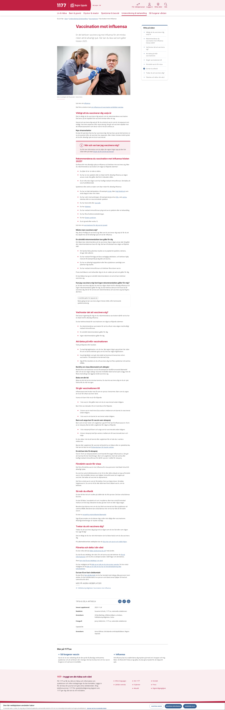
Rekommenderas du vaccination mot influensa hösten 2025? (154, 41)
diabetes (88, 207)
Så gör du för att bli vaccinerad (103, 152)
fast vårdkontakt (89, 575)
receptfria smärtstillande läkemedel (94, 515)
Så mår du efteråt (152, 69)
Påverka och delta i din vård (155, 77)
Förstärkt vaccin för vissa (154, 64)
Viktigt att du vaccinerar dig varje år (155, 33)
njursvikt (97, 203)
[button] (128, 601)
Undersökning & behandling (78, 19)
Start (66, 19)
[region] (112, 706)
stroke (109, 191)
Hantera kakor (156, 706)
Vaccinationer (93, 19)
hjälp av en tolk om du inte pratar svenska (105, 564)
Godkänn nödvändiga (173, 706)
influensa (87, 103)
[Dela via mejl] (120, 601)
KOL (117, 197)
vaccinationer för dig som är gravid (95, 225)
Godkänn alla (190, 706)
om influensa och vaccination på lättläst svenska (107, 107)
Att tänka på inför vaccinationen (152, 55)
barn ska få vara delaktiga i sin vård (91, 561)
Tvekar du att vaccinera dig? (155, 73)
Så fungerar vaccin (69, 654)
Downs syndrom (90, 218)
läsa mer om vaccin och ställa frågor (115, 542)
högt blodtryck (120, 191)
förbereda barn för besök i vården (102, 447)
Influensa (120, 654)
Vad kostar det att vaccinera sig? (155, 48)
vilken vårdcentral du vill (98, 551)
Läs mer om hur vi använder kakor (97, 708)
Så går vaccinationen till (154, 60)
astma (124, 197)
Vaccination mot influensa (107, 19)
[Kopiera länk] (124, 601)
